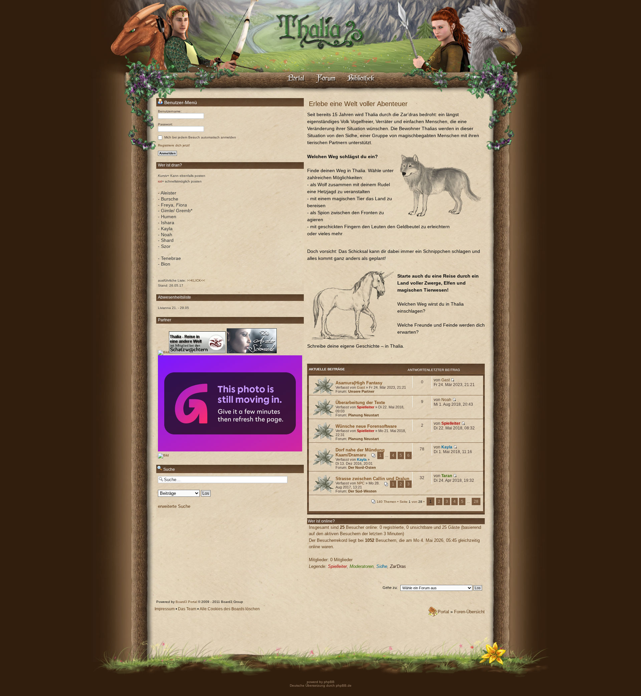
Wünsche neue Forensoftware (366, 426)
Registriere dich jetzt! (174, 145)
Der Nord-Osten (362, 467)
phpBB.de (344, 685)
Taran (446, 475)
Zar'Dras (398, 566)
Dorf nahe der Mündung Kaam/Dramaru (360, 452)
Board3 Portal (186, 602)
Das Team (187, 609)
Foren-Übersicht (469, 611)
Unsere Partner (361, 391)
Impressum (165, 609)
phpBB (329, 682)
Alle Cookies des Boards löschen (230, 609)
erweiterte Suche (174, 506)
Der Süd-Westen (362, 491)
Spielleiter (365, 407)
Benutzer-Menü (180, 102)
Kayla (362, 459)
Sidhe (381, 566)
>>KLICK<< (196, 280)
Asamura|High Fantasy (359, 382)
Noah (446, 399)
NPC (361, 483)
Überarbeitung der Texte (360, 402)
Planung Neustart (363, 415)
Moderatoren (362, 566)
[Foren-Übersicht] (320, 55)
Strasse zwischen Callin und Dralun (372, 478)
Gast (361, 387)
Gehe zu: (390, 588)
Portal (443, 611)
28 (476, 501)
